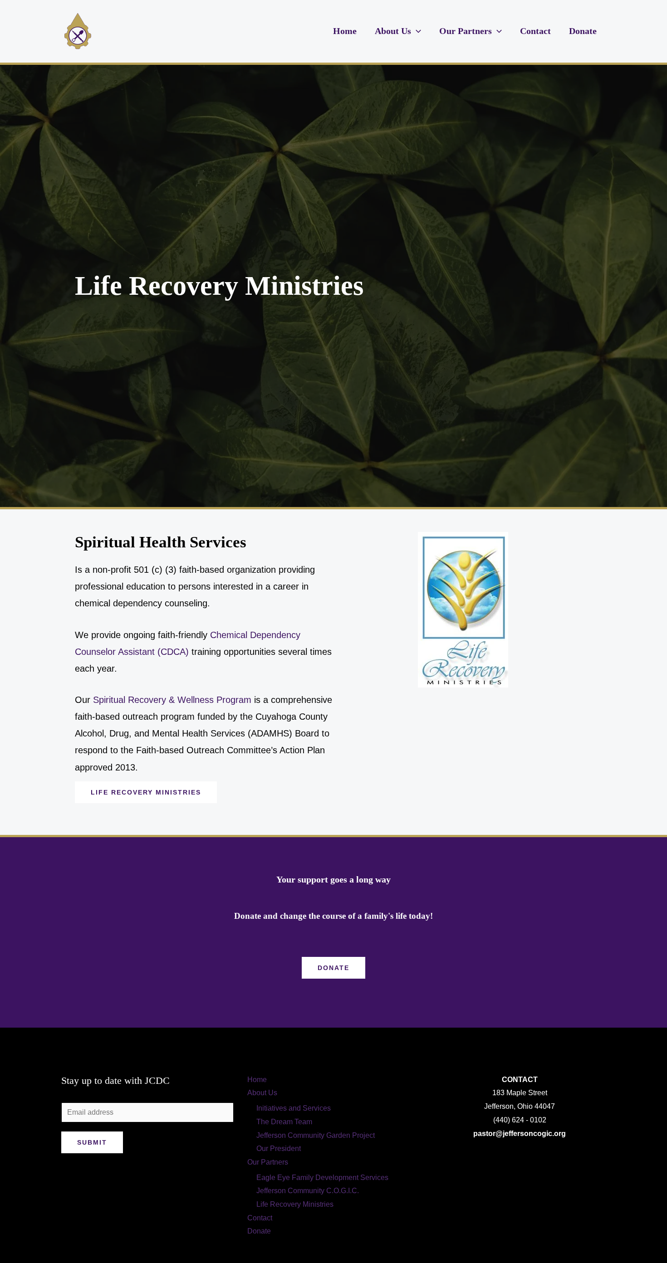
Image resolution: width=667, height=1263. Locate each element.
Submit (92, 1142)
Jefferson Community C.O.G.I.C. (307, 1191)
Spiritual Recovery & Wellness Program (173, 700)
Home (345, 31)
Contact (535, 31)
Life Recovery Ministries (295, 1204)
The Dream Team (284, 1122)
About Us (393, 31)
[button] (416, 31)
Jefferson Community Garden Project (315, 1135)
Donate (583, 31)
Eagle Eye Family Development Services (322, 1177)
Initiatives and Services (293, 1108)
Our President (278, 1148)
